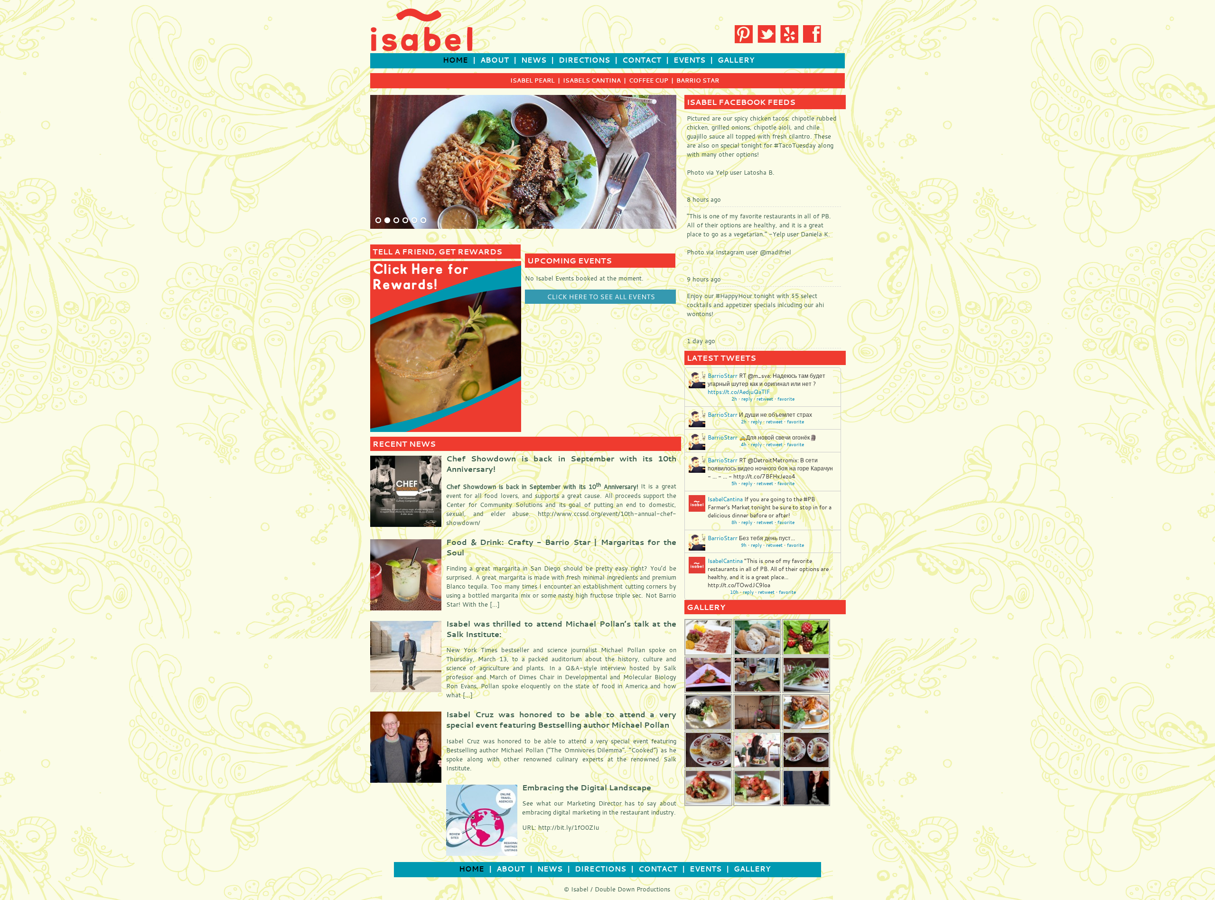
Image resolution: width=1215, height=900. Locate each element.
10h (734, 592)
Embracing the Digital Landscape (586, 787)
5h (734, 483)
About (494, 60)
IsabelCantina (725, 499)
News (533, 60)
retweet (765, 399)
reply (746, 399)
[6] (423, 220)
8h (734, 522)
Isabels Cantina (592, 80)
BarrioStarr (723, 375)
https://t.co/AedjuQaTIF (739, 391)
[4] (405, 220)
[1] (378, 220)
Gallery (736, 60)
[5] (414, 220)
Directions (584, 60)
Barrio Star (697, 80)
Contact (641, 60)
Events (689, 60)
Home (455, 60)
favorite (785, 399)
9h (744, 545)
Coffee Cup (648, 80)
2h (734, 399)
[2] (387, 220)
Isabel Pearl (532, 80)
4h (744, 444)
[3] (396, 220)
